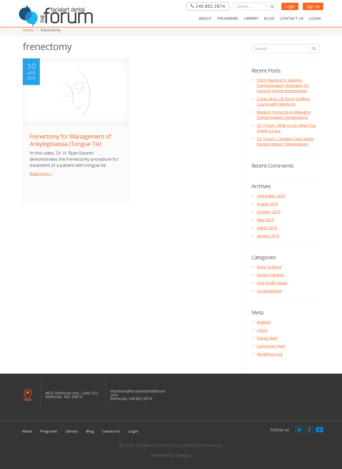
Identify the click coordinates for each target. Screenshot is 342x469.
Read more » (41, 173)
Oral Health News (272, 282)
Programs (227, 18)
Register (264, 322)
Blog (269, 18)
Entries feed (267, 338)
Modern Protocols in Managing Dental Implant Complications (283, 115)
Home (28, 30)
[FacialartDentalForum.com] (57, 15)
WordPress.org (269, 354)
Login (290, 6)
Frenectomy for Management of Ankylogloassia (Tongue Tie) (70, 140)
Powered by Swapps (171, 455)
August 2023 (267, 203)
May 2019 (265, 219)
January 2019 (268, 235)
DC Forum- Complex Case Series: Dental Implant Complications (285, 141)
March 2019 (267, 227)
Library (251, 18)
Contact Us (292, 18)
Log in (262, 330)
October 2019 (269, 211)
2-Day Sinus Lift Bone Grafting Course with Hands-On (283, 101)
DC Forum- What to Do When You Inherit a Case (286, 128)
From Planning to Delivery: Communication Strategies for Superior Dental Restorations (283, 85)
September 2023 (271, 195)
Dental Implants (270, 274)
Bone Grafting (269, 266)
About (205, 18)
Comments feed (271, 346)
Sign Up (313, 6)
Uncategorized (269, 290)
